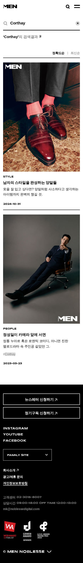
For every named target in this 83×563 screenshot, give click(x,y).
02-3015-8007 (29, 497)
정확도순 (58, 53)
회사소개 (9, 470)
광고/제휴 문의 (13, 476)
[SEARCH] (5, 23)
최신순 (75, 53)
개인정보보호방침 (15, 483)
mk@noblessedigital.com (21, 509)
